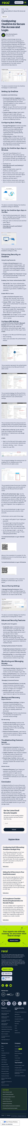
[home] (8, 2)
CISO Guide (4, 1062)
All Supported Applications (20, 1012)
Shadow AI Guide (5, 1075)
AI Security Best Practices (20, 1070)
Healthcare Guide (5, 1066)
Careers (16, 1048)
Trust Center (17, 1058)
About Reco (17, 1046)
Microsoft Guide (4, 1071)
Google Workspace (19, 1019)
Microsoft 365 (18, 1016)
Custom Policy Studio (7, 1101)
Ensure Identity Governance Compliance (11, 1105)
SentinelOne (17, 1032)
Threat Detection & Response (5, 1021)
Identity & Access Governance (5, 1017)
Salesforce (17, 1014)
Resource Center (5, 1085)
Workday (17, 1023)
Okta (16, 1028)
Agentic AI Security (5, 1031)
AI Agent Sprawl (18, 1067)
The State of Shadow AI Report (6, 1082)
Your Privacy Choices (12, 1122)
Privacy (8, 1115)
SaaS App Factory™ (5, 1039)
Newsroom (17, 1051)
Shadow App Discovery (6, 1027)
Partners (16, 1055)
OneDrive (18, 98)
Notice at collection (7, 1124)
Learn (2, 1048)
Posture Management (6, 1010)
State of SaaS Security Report (6, 1079)
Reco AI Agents (4, 1033)
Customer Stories (5, 1053)
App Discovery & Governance (5, 1014)
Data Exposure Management (4, 1024)
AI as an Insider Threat (19, 1065)
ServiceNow (17, 1021)
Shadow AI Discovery (7, 1103)
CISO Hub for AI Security (20, 1075)
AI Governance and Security (5, 1037)
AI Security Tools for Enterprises (19, 1073)
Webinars (3, 1055)
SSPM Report (4, 1059)
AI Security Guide (5, 1073)
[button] (25, 2)
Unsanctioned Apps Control (9, 1096)
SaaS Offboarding (6, 1099)
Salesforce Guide (5, 1069)
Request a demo (14, 940)
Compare (3, 1057)
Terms (2, 1115)
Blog (2, 1046)
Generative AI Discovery (6, 1029)
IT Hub (2, 1050)
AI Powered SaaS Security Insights (10, 1108)
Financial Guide (4, 1064)
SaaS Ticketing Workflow (8, 1094)
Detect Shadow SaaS (7, 1092)
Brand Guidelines (18, 1053)
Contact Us (17, 1060)
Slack (16, 1025)
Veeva (16, 1030)
